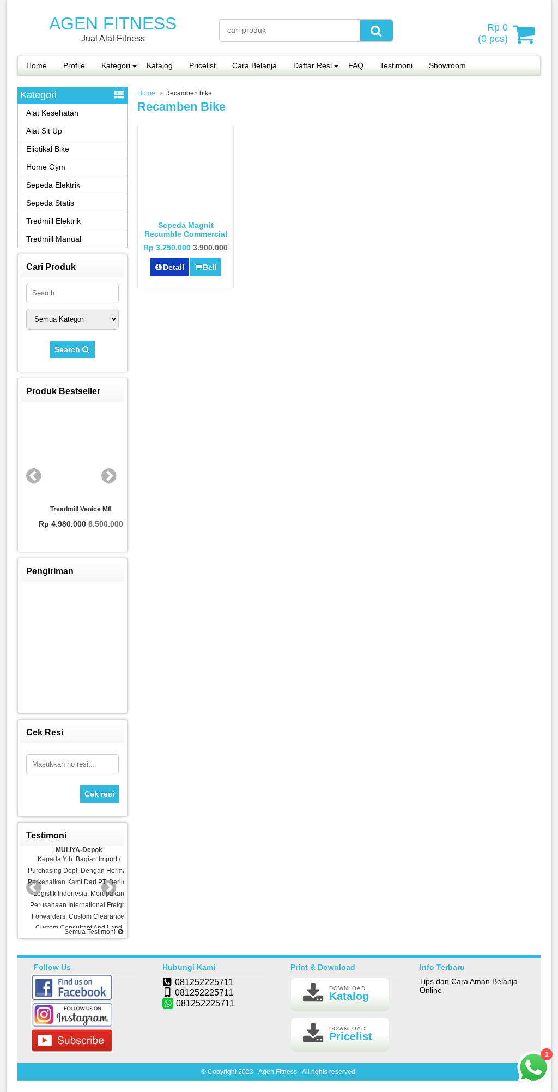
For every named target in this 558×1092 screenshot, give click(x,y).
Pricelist (202, 65)
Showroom (447, 65)
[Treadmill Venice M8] (72, 454)
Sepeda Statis (50, 202)
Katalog (160, 65)
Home (36, 65)
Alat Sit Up (44, 130)
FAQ (355, 65)
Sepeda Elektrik (53, 184)
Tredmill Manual (53, 238)
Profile (74, 65)
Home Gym (45, 166)
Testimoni (396, 65)
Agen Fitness (113, 23)
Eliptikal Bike (47, 148)
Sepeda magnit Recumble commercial (185, 229)
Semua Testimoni (90, 932)
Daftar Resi (312, 65)
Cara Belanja (254, 65)
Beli (210, 267)
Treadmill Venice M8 (73, 509)
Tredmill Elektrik (53, 220)
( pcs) (493, 33)
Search (68, 349)
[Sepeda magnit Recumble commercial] (185, 208)
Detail (173, 267)
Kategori (115, 65)
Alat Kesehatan (52, 112)
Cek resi (99, 793)
